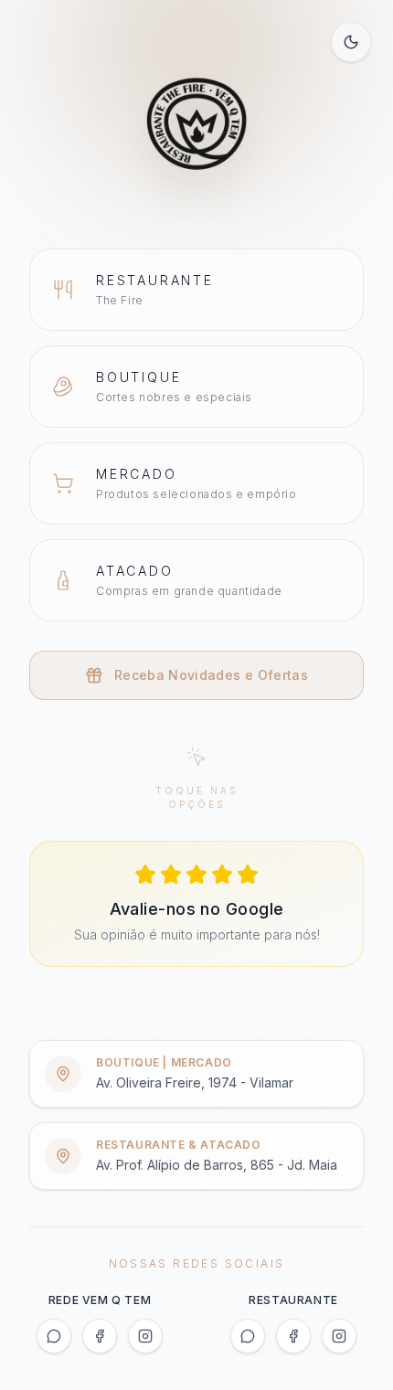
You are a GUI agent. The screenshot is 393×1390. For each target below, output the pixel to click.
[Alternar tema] (351, 42)
